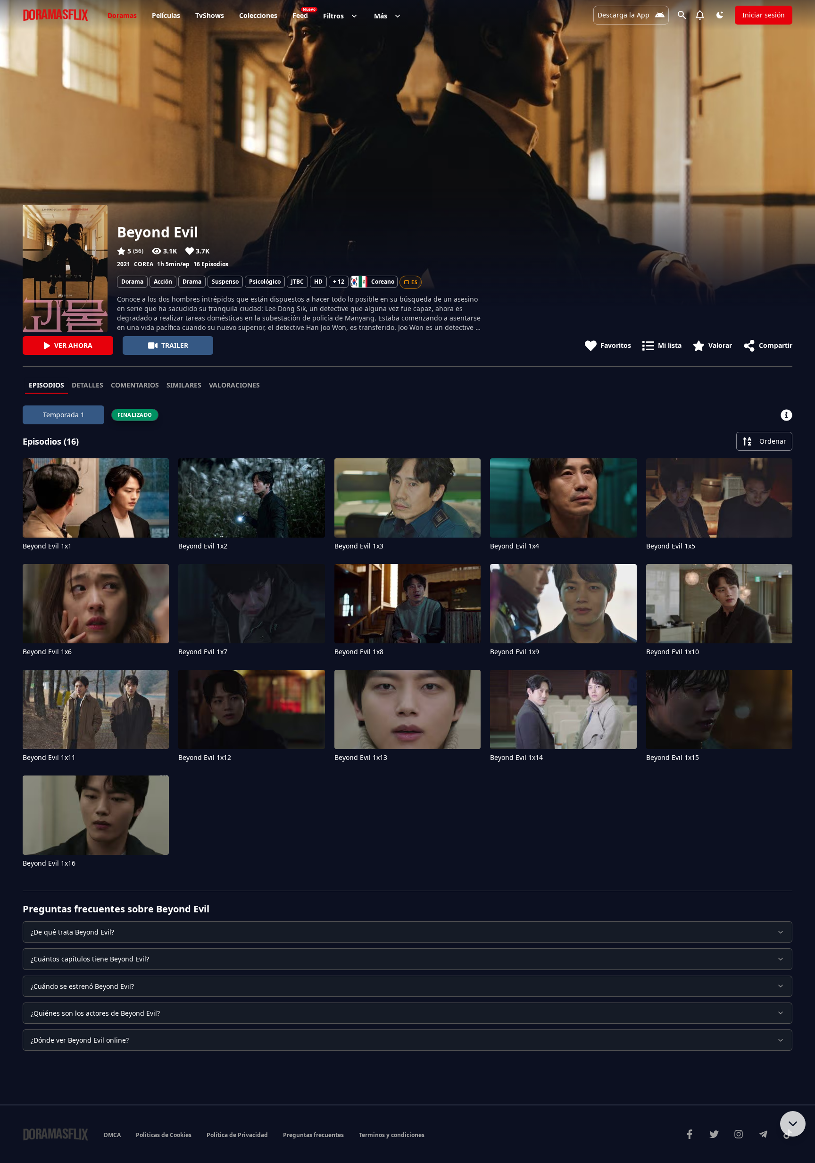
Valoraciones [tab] (234, 384)
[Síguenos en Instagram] (738, 1134)
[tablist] (407, 385)
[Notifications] (700, 15)
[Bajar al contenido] (793, 1124)
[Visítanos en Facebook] (689, 1134)
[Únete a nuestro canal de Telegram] (763, 1134)
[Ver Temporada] (786, 415)
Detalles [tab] (87, 384)
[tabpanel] (407, 638)
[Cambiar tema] (719, 15)
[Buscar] (682, 15)
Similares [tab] (183, 384)
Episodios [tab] (46, 384)
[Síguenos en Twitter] (714, 1134)
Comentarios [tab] (135, 384)
